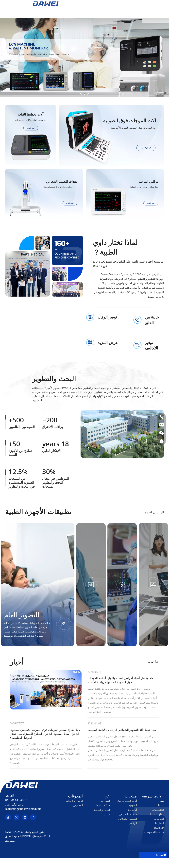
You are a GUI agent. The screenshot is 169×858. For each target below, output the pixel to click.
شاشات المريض (128, 814)
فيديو (107, 814)
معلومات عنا (157, 814)
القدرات (105, 801)
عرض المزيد (146, 147)
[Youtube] (8, 817)
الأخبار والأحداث (74, 801)
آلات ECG (132, 810)
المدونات (159, 818)
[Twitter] (16, 817)
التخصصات (158, 810)
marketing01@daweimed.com (23, 809)
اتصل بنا (159, 823)
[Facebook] (33, 817)
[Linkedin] (25, 817)
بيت (162, 801)
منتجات (160, 805)
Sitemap (159, 827)
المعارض (78, 805)
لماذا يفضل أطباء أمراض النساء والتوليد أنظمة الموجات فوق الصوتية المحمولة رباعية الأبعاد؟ (120, 680)
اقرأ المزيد (153, 662)
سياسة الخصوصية (154, 832)
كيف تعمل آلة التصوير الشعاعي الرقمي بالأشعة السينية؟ (121, 730)
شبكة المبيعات (102, 805)
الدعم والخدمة (102, 810)
